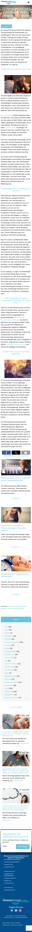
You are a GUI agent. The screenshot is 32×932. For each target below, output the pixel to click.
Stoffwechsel (8, 691)
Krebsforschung (9, 667)
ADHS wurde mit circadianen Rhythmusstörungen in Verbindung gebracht (13, 528)
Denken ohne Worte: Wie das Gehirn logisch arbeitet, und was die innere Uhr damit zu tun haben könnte (15, 808)
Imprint (20, 925)
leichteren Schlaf (10, 127)
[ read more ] (16, 498)
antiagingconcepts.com (10, 878)
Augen (6, 630)
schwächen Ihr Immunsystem (16, 344)
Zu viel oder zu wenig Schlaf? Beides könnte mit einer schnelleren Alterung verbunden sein (15, 733)
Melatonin (4, 608)
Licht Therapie (9, 670)
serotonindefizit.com (9, 867)
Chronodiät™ (8, 636)
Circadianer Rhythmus (19, 606)
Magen (6, 673)
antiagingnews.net (8, 873)
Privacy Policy (16, 923)
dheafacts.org (7, 880)
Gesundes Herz (9, 654)
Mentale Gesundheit (14, 608)
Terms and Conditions (9, 925)
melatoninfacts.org (8, 883)
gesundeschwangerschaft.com (11, 862)
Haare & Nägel (9, 657)
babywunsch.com (8, 864)
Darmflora (7, 645)
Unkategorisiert (9, 694)
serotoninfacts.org (8, 887)
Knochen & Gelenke (10, 664)
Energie (6, 648)
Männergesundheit (10, 676)
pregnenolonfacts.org (9, 890)
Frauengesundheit (10, 651)
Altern (10, 606)
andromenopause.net (9, 871)
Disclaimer (6, 923)
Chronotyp (7, 639)
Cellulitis (7, 633)
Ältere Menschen (6, 115)
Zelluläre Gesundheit (11, 698)
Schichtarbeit (8, 685)
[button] (6, 453)
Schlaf (22, 608)
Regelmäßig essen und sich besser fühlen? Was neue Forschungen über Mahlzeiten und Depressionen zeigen (15, 771)
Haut (5, 661)
